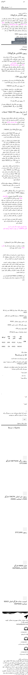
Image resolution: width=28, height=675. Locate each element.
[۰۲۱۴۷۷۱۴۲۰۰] (26, 629)
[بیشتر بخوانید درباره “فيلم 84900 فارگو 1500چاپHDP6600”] (25, 563)
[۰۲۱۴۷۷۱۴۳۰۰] (26, 639)
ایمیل (25, 404)
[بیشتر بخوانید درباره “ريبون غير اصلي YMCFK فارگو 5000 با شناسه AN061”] (25, 493)
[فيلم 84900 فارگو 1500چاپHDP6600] (14, 548)
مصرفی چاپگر (4, 7)
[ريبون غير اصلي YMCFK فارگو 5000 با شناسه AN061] (14, 478)
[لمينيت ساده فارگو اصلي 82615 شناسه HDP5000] (14, 583)
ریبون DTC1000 (21, 532)
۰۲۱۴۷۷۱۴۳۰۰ (24, 642)
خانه (11, 7)
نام (26, 396)
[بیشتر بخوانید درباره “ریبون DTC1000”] (25, 529)
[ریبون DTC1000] (14, 514)
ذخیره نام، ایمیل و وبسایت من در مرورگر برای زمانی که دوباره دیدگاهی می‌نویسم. (15, 414)
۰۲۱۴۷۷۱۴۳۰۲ (24, 652)
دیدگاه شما (24, 378)
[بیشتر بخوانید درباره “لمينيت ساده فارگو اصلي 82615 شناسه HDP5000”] (25, 598)
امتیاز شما (24, 372)
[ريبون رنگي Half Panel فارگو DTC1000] (14, 443)
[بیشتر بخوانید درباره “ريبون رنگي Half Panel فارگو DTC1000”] (25, 458)
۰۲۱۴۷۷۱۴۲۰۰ (24, 632)
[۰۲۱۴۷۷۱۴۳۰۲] (26, 649)
